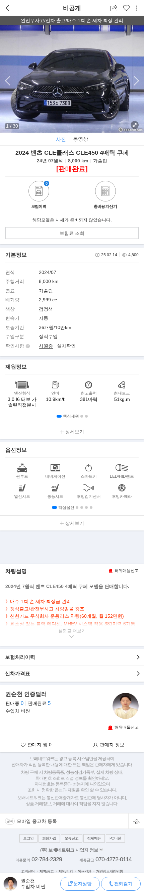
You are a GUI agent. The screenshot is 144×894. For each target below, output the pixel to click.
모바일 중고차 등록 (37, 821)
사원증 (46, 345)
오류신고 (72, 838)
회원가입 (49, 838)
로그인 (28, 838)
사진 (61, 139)
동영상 (80, 139)
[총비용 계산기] (105, 192)
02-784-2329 (46, 859)
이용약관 (84, 871)
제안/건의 (66, 871)
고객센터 (27, 871)
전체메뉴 (94, 838)
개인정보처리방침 (109, 871)
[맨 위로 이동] (136, 821)
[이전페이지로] (7, 8)
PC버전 (115, 838)
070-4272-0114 (113, 859)
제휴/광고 (47, 871)
